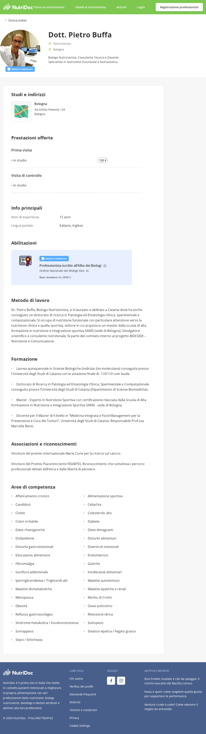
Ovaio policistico (100, 606)
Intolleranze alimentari (105, 572)
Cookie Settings (80, 726)
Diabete (94, 521)
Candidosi (23, 504)
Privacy (74, 718)
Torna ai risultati (17, 20)
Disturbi (75, 702)
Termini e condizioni (83, 710)
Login (141, 7)
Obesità (21, 606)
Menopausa (24, 597)
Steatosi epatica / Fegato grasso (112, 631)
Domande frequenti (83, 694)
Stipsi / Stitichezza (28, 639)
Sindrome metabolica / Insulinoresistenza (46, 623)
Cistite (20, 513)
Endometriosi (98, 555)
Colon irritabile (26, 521)
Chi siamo (76, 678)
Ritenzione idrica (100, 614)
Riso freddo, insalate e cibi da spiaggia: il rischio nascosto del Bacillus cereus (172, 681)
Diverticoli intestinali (103, 547)
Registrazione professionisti (179, 7)
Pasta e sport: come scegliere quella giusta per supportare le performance (173, 694)
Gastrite (94, 563)
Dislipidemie (24, 538)
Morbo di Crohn (100, 597)
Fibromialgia (24, 563)
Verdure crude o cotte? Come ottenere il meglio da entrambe (171, 707)
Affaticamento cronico (32, 496)
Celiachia (94, 504)
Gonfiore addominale (31, 572)
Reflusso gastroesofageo (34, 614)
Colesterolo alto (100, 513)
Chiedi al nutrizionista (90, 7)
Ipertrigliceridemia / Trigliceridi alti (41, 580)
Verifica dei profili (81, 686)
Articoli (121, 7)
